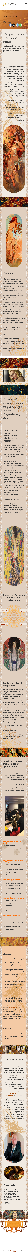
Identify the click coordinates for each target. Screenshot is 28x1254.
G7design (14, 1251)
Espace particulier (12, 16)
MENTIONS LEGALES (14, 1250)
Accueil (5, 16)
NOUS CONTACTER (14, 1224)
